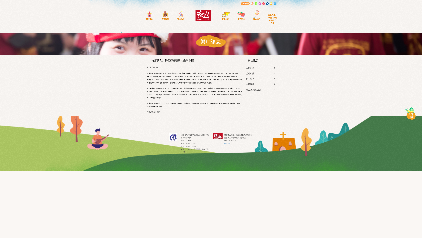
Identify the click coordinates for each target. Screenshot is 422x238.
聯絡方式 (227, 143)
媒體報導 (250, 84)
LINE (256, 3)
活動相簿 (250, 73)
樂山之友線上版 (253, 89)
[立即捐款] (410, 113)
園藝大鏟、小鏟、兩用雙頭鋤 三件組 (272, 19)
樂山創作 (225, 19)
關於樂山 (149, 19)
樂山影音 (250, 79)
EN (252, 3)
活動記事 (250, 68)
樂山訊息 (180, 19)
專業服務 (165, 19)
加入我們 (256, 19)
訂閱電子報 (245, 3)
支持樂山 (241, 19)
